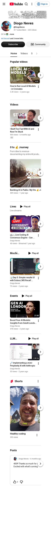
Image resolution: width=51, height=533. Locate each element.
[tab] (13, 53)
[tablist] (25, 53)
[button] (36, 53)
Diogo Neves (15, 241)
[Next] (40, 75)
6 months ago (35, 459)
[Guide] (4, 4)
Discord (6, 39)
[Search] (26, 4)
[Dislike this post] (21, 482)
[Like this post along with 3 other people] (14, 482)
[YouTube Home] (16, 4)
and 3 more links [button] (16, 39)
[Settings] (32, 4)
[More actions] (38, 87)
